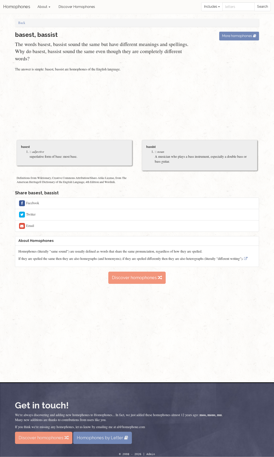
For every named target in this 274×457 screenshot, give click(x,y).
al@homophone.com (131, 426)
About (42, 7)
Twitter (30, 214)
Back (21, 22)
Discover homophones (135, 277)
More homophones (237, 36)
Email (29, 225)
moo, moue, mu (211, 414)
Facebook (32, 203)
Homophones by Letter (100, 437)
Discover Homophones (76, 7)
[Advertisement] (137, 106)
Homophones (16, 6)
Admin (150, 454)
